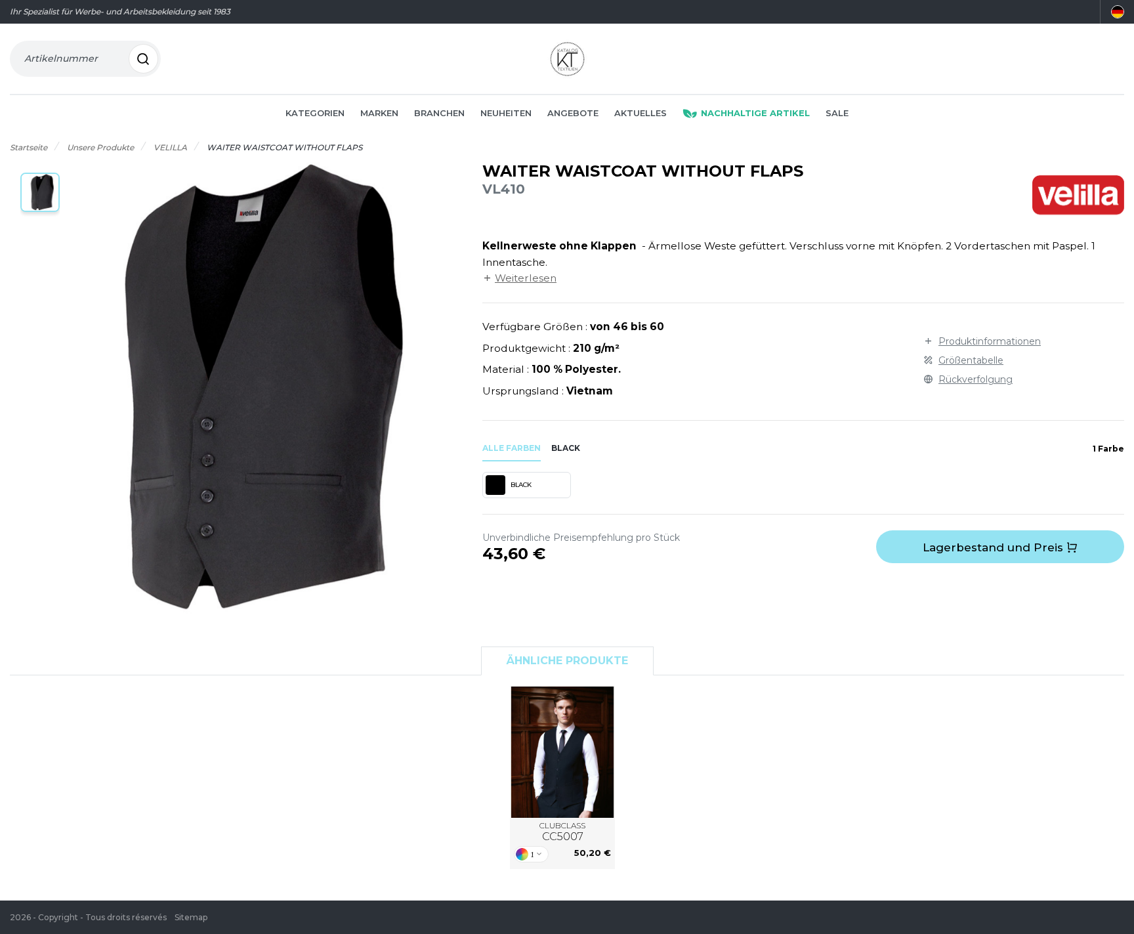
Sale (837, 113)
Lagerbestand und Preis (994, 547)
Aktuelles (640, 113)
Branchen (439, 113)
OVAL (562, 751)
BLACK (521, 484)
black (565, 448)
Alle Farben (511, 448)
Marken (379, 113)
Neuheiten (506, 113)
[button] (40, 192)
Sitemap (191, 917)
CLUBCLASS (562, 832)
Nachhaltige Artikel (755, 113)
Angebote (572, 113)
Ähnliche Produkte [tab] (567, 660)
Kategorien (315, 113)
